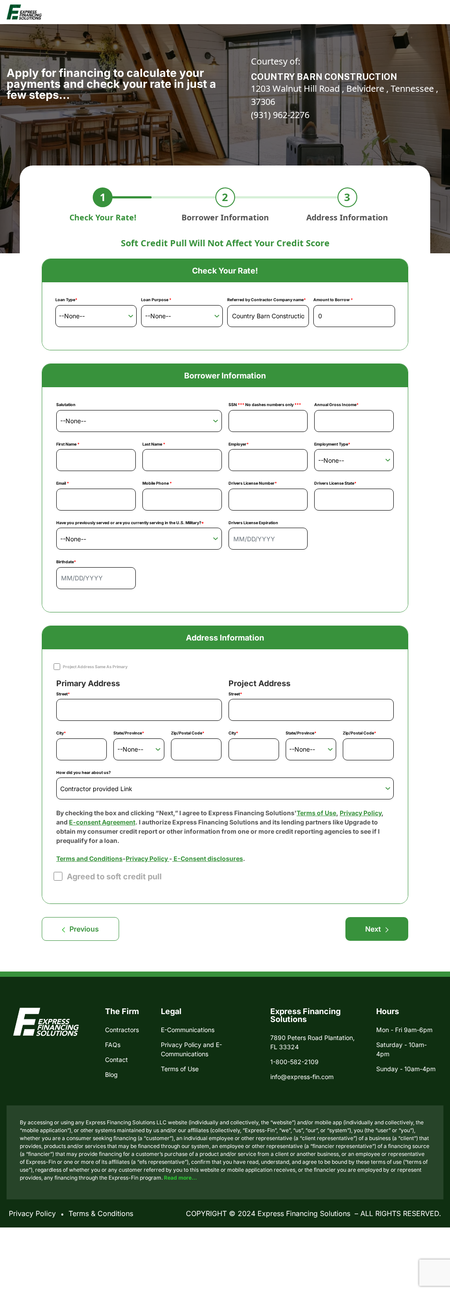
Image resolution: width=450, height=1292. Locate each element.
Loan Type (66, 299)
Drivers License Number (253, 483)
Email (62, 483)
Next (373, 929)
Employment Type (332, 444)
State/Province (128, 733)
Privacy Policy (360, 813)
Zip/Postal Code (187, 733)
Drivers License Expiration (253, 522)
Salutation (66, 404)
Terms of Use (316, 813)
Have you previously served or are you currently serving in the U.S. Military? (130, 522)
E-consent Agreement (102, 822)
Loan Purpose (156, 299)
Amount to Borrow (333, 299)
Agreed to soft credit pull (114, 876)
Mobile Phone (157, 483)
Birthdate (66, 561)
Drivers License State (335, 483)
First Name (68, 444)
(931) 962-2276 (280, 115)
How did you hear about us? (83, 772)
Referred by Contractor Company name (266, 299)
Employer (239, 444)
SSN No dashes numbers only (265, 404)
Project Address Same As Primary (95, 666)
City (61, 733)
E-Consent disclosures (207, 858)
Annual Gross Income (336, 404)
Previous (84, 929)
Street (63, 693)
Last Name (153, 444)
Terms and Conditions (89, 858)
